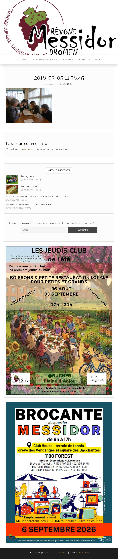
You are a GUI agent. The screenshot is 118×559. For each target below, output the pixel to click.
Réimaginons (27, 176)
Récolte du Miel (29, 186)
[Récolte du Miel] (12, 189)
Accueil (22, 59)
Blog (98, 59)
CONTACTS (84, 59)
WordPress (62, 552)
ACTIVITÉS (67, 59)
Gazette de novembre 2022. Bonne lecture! (28, 204)
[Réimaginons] (12, 179)
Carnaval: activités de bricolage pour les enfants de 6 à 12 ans (38, 196)
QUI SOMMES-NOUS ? (43, 59)
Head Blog (84, 552)
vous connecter (28, 149)
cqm (69, 84)
